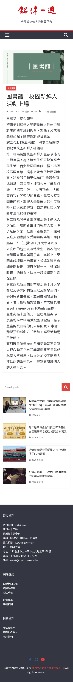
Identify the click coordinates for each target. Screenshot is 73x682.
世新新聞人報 (10, 583)
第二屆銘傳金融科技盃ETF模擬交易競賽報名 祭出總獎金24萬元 (48, 429)
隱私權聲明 (9, 627)
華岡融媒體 (9, 588)
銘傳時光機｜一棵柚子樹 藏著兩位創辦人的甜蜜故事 (47, 474)
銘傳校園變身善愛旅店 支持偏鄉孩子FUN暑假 (47, 452)
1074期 (45, 111)
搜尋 (66, 387)
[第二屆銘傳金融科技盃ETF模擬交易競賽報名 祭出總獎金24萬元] (14, 433)
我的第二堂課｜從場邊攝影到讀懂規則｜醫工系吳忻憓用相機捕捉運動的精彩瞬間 (47, 405)
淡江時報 (8, 592)
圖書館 (53, 111)
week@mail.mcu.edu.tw (24, 560)
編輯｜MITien (31, 111)
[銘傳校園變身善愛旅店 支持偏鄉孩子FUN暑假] (14, 456)
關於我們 (8, 636)
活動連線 (11, 88)
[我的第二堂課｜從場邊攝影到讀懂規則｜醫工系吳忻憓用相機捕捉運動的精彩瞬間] (14, 409)
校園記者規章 (10, 632)
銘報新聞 (8, 604)
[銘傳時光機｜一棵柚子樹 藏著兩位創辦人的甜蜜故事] (14, 478)
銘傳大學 (8, 600)
